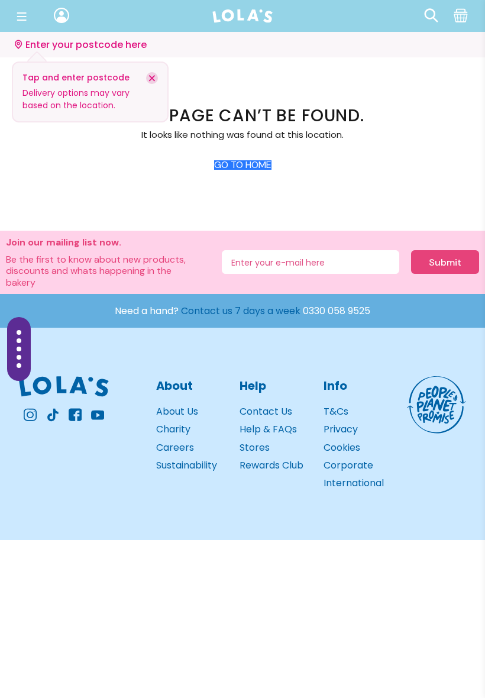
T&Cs (336, 411)
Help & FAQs (268, 429)
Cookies (342, 447)
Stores (255, 447)
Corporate (348, 465)
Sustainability (186, 465)
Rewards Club (271, 465)
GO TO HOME (242, 165)
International (354, 483)
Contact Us (266, 411)
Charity (173, 429)
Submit (445, 262)
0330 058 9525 (336, 311)
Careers (175, 447)
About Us (177, 411)
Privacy (341, 429)
